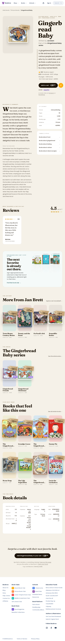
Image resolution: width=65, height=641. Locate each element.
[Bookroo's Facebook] (51, 628)
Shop (15, 3)
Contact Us (6, 598)
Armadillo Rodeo (53, 334)
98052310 (56, 514)
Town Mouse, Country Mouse (9, 334)
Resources (35, 597)
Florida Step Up (50, 601)
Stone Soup (7, 481)
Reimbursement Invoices (53, 609)
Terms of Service (22, 639)
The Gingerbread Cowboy (8, 446)
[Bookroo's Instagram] (47, 628)
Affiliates (5, 601)
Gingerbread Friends (8, 390)
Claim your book (43, 564)
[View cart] (43, 3)
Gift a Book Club (17, 601)
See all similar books (55, 411)
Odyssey (48, 606)
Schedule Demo (37, 594)
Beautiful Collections (18, 612)
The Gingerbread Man (39, 482)
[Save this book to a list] (60, 85)
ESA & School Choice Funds (54, 588)
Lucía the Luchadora (53, 481)
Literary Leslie (38, 566)
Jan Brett (50, 41)
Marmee (7, 239)
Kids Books (6, 10)
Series (15, 377)
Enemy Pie (53, 444)
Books (23, 3)
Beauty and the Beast (24, 334)
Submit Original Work (52, 619)
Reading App (36, 607)
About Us (5, 588)
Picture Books (15, 10)
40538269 (56, 519)
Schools (31, 3)
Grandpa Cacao (24, 444)
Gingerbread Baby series (50, 44)
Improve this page (45, 562)
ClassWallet (49, 604)
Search (57, 3)
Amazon (51, 93)
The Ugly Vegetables (22, 481)
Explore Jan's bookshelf (54, 301)
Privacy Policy (35, 639)
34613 (13, 523)
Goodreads (45, 74)
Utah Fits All (49, 598)
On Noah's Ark (39, 333)
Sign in (49, 3)
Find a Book (36, 604)
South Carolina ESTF (52, 595)
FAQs (4, 593)
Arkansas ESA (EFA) (52, 593)
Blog (4, 590)
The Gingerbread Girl (39, 446)
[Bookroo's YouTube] (56, 628)
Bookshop (42, 95)
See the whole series (55, 356)
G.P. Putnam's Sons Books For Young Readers (28, 522)
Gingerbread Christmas (23, 390)
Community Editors (38, 610)
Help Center (6, 595)
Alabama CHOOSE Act (52, 590)
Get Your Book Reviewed (53, 616)
